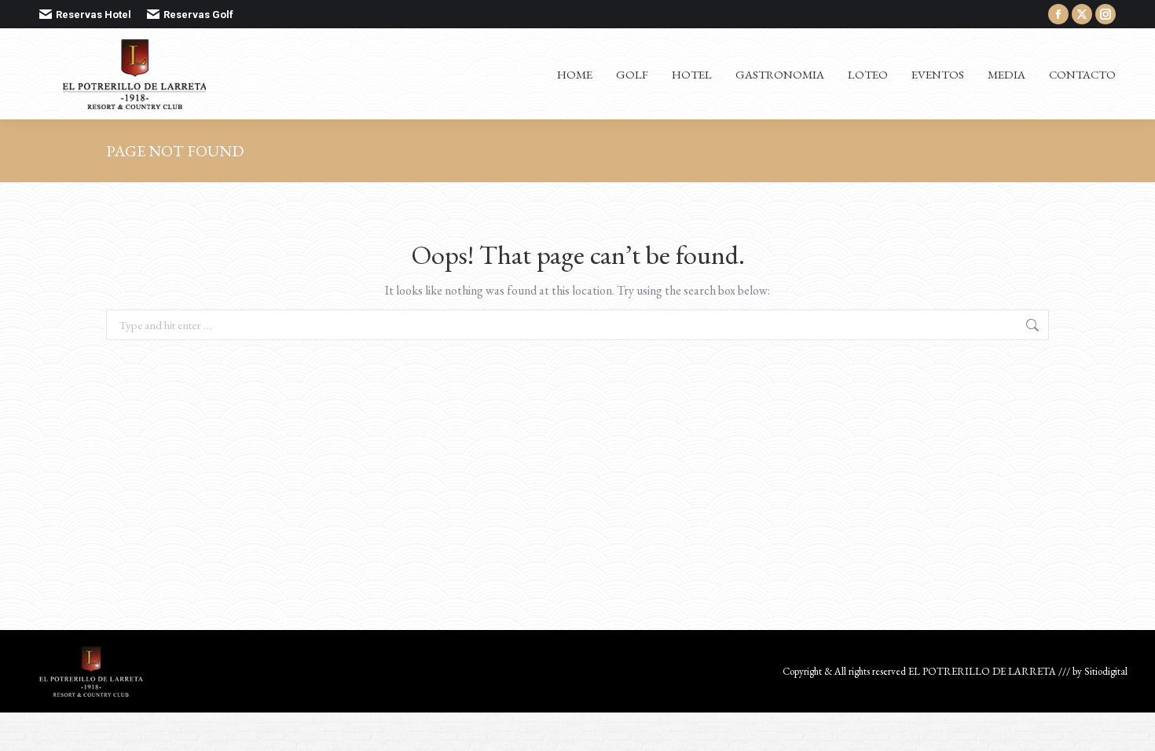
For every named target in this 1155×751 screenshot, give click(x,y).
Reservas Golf (198, 14)
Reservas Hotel (93, 14)
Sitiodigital (1106, 671)
